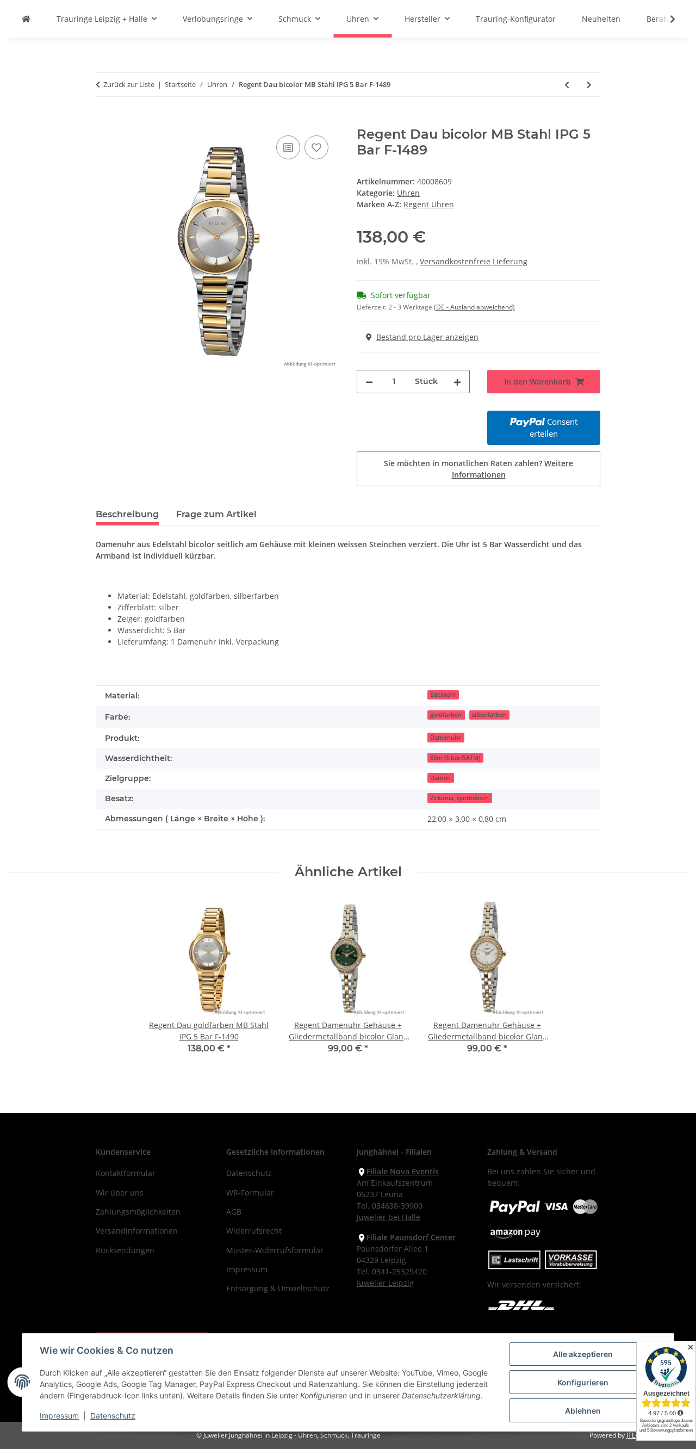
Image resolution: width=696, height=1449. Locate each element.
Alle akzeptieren (583, 1354)
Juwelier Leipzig (385, 1283)
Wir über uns (120, 1192)
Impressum (59, 1415)
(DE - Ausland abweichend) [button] (474, 307)
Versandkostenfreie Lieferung (473, 261)
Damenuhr (445, 737)
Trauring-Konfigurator (516, 19)
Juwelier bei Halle (388, 1217)
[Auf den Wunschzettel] (316, 147)
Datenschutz (112, 1415)
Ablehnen (583, 1410)
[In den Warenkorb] (104, 121)
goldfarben (446, 715)
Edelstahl (443, 694)
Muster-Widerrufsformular (275, 1250)
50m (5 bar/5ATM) (455, 757)
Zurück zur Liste (128, 84)
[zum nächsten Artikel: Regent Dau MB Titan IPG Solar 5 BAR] (589, 84)
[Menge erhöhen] (457, 381)
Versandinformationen (137, 1230)
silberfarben (489, 715)
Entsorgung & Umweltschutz (278, 1288)
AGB (233, 1211)
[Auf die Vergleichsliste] (288, 147)
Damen (440, 778)
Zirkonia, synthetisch (459, 798)
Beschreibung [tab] (127, 514)
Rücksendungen (125, 1250)
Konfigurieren (582, 1382)
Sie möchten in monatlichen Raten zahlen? (478, 469)
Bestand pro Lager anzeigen (427, 337)
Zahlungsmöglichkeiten (138, 1211)
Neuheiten (601, 19)
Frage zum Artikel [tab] (216, 514)
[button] (665, 19)
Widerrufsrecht (254, 1230)
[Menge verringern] (369, 381)
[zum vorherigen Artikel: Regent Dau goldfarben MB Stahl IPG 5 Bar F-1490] (567, 84)
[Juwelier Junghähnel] (26, 19)
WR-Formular (250, 1192)
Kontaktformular (126, 1173)
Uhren (408, 193)
